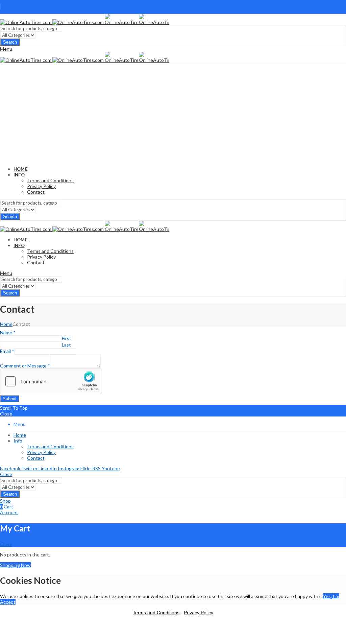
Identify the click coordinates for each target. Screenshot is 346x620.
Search (10, 42)
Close (6, 413)
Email (7, 351)
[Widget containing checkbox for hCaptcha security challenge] (51, 381)
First (66, 338)
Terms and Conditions (156, 612)
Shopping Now (15, 565)
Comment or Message (25, 365)
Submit (10, 398)
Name (8, 332)
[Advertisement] (173, 114)
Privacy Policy (198, 612)
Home (6, 324)
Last (66, 345)
